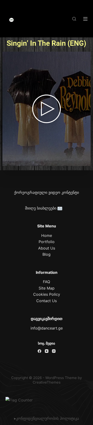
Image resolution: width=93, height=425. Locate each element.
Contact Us (46, 300)
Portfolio (47, 241)
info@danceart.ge (47, 328)
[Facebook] (39, 351)
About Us (46, 248)
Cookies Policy (46, 294)
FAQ (46, 281)
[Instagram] (54, 351)
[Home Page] (11, 20)
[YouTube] (46, 351)
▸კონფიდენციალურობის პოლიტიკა (46, 418)
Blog (46, 254)
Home (46, 235)
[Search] (74, 19)
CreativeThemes (47, 382)
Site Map (47, 288)
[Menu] (85, 19)
